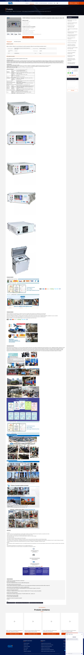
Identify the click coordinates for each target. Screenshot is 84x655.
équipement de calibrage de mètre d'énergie (22, 602)
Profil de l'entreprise (26, 643)
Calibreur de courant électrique (17, 11)
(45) (72, 40)
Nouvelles (50, 3)
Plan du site (25, 649)
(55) (72, 32)
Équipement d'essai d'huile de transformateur (47, 649)
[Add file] (66, 654)
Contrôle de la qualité (27, 646)
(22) (72, 50)
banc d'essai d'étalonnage (10, 602)
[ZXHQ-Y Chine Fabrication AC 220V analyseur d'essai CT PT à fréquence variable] (32, 621)
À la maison (7, 11)
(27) (72, 35)
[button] (20, 34)
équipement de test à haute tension (46, 643)
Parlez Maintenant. (72, 75)
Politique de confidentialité (27, 651)
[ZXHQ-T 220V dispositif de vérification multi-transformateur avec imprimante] (14, 621)
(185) (71, 26)
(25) (71, 59)
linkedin (65, 650)
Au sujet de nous (42, 3)
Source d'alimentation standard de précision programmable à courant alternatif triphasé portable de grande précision (69, 631)
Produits (31, 3)
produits (11, 11)
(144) (73, 48)
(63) (71, 45)
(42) (72, 42)
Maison (27, 3)
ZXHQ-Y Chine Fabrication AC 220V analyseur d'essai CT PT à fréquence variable (31, 631)
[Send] (82, 654)
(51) (71, 53)
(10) (71, 63)
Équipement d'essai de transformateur (46, 646)
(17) (71, 38)
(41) (72, 23)
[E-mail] (72, 72)
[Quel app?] (70, 73)
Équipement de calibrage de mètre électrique (36, 602)
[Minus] (81, 634)
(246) (72, 20)
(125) (73, 29)
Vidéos (36, 3)
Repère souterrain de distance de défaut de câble (48, 651)
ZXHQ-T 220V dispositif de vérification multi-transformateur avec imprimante (13, 631)
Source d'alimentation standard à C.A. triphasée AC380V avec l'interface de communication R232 (50, 631)
